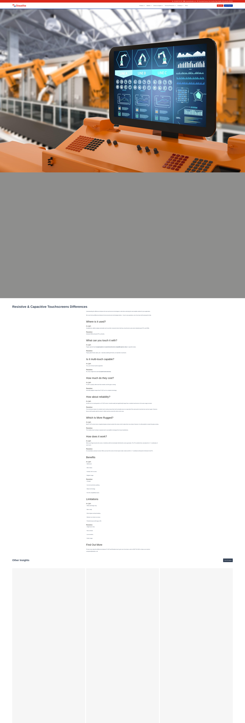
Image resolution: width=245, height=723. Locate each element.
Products (141, 5)
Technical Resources (169, 5)
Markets (148, 5)
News (186, 5)
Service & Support (157, 5)
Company (179, 5)
